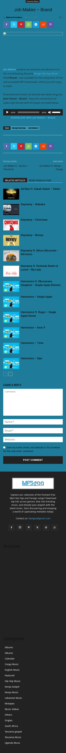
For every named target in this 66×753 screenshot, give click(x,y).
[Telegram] (36, 24)
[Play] (7, 112)
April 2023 (8, 617)
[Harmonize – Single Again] (11, 302)
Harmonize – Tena (32, 342)
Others (8, 714)
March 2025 (9, 559)
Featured (9, 675)
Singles (8, 720)
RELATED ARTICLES (15, 180)
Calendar (10, 658)
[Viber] (50, 24)
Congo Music (12, 664)
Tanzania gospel (13, 731)
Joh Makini (9, 69)
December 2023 (11, 579)
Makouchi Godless (14, 17)
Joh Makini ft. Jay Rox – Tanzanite (16, 167)
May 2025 (8, 554)
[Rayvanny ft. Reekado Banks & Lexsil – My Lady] (11, 271)
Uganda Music (12, 742)
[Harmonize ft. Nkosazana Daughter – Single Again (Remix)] (11, 286)
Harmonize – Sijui (31, 358)
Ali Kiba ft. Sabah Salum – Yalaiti (40, 188)
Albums (9, 647)
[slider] (56, 112)
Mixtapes (10, 703)
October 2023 (10, 588)
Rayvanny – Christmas (34, 219)
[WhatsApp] (28, 24)
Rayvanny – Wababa (33, 204)
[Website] (46, 527)
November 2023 (11, 583)
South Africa (11, 725)
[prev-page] (5, 374)
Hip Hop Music (50, 73)
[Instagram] (20, 527)
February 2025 (11, 564)
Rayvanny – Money (32, 235)
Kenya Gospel (12, 686)
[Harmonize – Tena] (11, 348)
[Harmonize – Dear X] (11, 332)
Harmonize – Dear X (33, 327)
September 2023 (12, 593)
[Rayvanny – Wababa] (11, 209)
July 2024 (8, 574)
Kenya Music (11, 692)
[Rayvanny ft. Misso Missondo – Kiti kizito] (11, 255)
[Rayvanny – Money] (11, 240)
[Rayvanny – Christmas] (11, 225)
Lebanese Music (13, 697)
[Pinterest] (21, 24)
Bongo (37, 73)
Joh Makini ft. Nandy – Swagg (51, 167)
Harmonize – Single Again (36, 296)
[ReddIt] (43, 24)
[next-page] (10, 374)
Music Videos (12, 709)
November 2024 (11, 569)
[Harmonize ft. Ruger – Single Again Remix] (11, 317)
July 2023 (8, 603)
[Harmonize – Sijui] (11, 363)
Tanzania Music (33, 1)
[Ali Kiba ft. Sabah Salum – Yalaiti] (11, 194)
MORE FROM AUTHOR (40, 180)
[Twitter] (14, 24)
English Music (12, 669)
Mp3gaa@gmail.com (39, 518)
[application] (33, 112)
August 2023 (9, 598)
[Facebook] (6, 24)
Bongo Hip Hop (18, 128)
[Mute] (49, 112)
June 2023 (8, 607)
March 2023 (9, 622)
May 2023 (8, 612)
